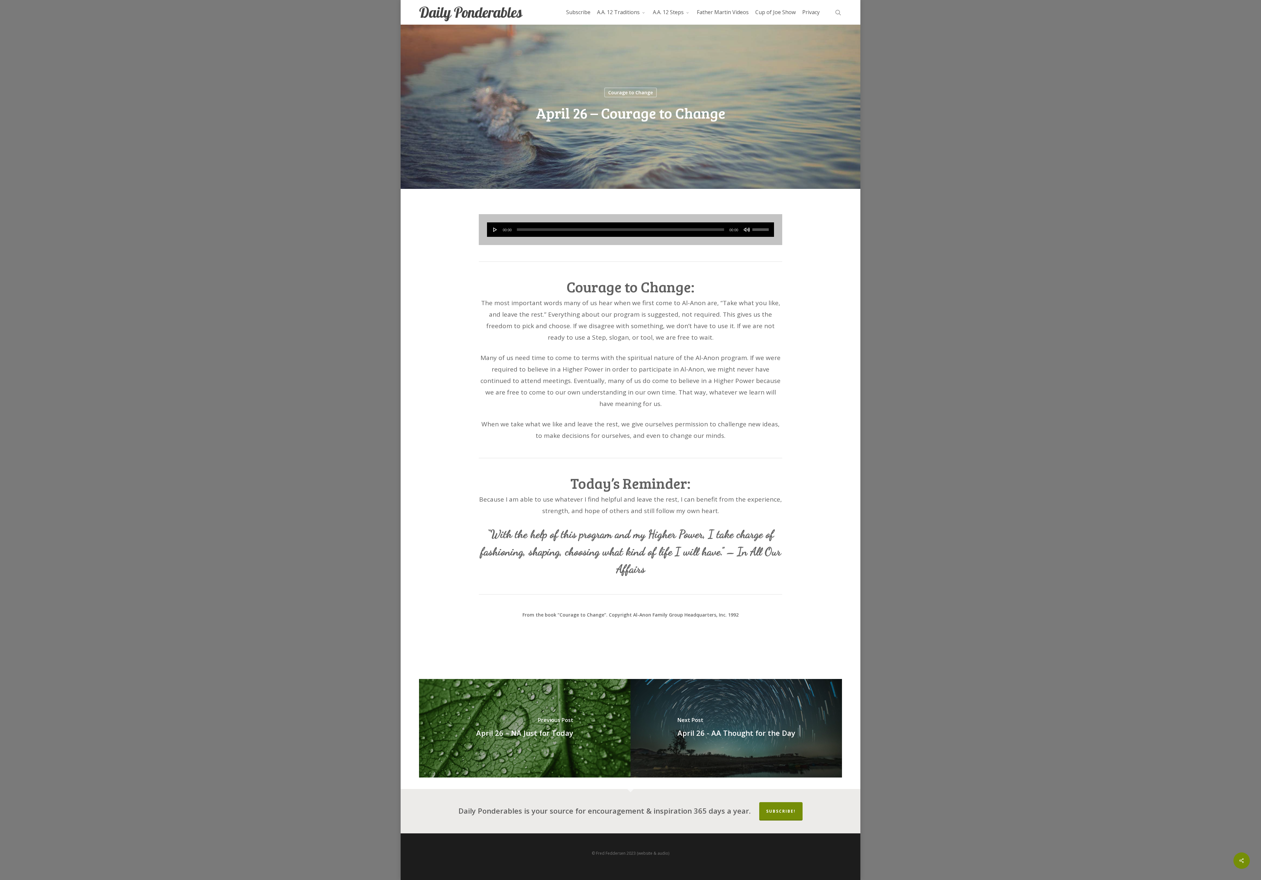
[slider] (761, 227)
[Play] (495, 229)
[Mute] (747, 229)
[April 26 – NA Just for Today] (524, 728)
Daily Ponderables (470, 12)
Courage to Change (630, 92)
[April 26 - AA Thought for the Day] (736, 728)
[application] (630, 229)
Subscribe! (781, 811)
